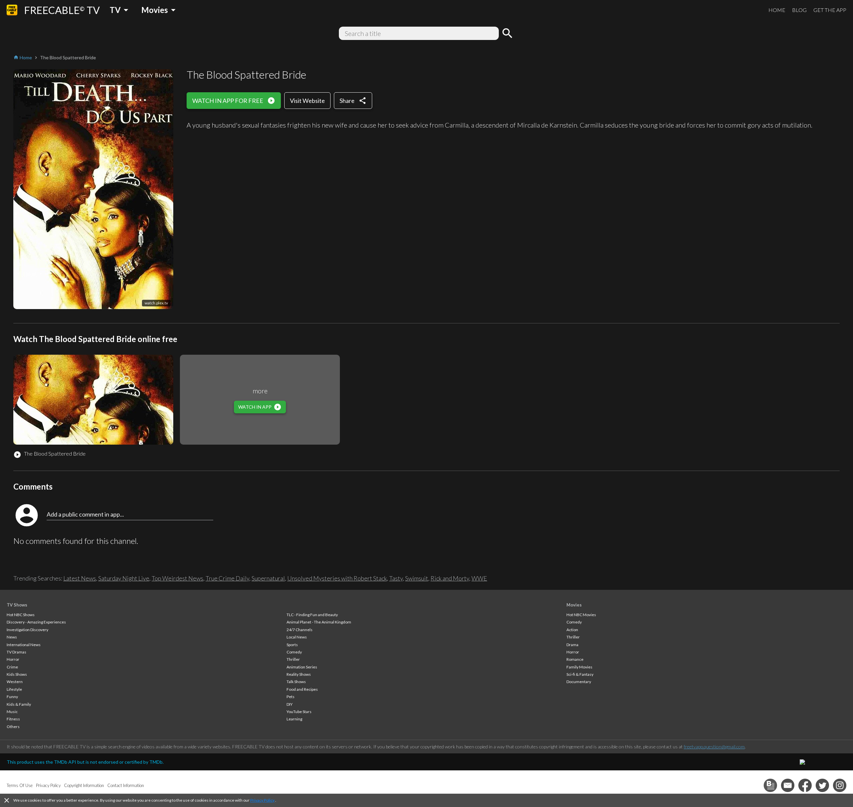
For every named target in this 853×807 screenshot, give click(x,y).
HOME (776, 10)
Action (572, 629)
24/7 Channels (300, 629)
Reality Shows (299, 674)
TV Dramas (16, 651)
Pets (291, 696)
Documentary (578, 681)
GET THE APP (829, 10)
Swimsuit (416, 578)
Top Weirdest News (177, 578)
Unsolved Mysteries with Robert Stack (337, 578)
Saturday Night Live (123, 578)
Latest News (79, 578)
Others (13, 726)
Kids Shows (17, 674)
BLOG (799, 10)
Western (15, 681)
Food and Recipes (302, 689)
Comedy (294, 651)
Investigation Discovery (27, 629)
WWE (479, 578)
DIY (290, 704)
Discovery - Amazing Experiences (36, 621)
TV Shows (17, 604)
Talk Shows (296, 681)
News (12, 636)
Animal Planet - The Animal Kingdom (319, 621)
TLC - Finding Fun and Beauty (312, 614)
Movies (574, 604)
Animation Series (302, 666)
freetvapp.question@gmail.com (714, 746)
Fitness (13, 718)
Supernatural (268, 578)
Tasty (396, 578)
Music (12, 711)
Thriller (293, 659)
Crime (12, 666)
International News (24, 644)
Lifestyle (14, 689)
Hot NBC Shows (21, 614)
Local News (297, 636)
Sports (292, 644)
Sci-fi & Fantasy (579, 674)
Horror (13, 659)
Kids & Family (19, 704)
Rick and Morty (449, 578)
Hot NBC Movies (581, 614)
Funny (12, 696)
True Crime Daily (227, 578)
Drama (572, 644)
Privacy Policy (262, 800)
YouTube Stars (299, 711)
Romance (574, 659)
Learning (294, 718)
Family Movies (579, 666)
